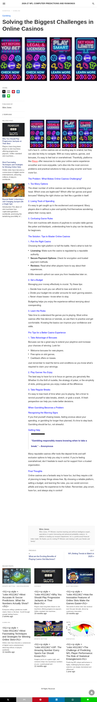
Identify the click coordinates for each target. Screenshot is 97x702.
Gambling (16, 10)
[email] (24, 699)
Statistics (70, 639)
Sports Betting (8, 586)
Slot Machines (72, 586)
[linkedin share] (18, 91)
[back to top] (92, 693)
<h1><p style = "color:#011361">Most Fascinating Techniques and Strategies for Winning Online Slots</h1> (16, 634)
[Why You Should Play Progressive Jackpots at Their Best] (13, 129)
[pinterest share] (13, 91)
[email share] (8, 91)
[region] (61, 103)
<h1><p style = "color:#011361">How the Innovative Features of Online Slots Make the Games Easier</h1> (79, 597)
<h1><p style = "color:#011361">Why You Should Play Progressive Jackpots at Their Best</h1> (48, 597)
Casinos (37, 586)
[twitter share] (3, 91)
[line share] (8, 95)
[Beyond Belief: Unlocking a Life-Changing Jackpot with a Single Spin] (13, 190)
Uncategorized (23, 586)
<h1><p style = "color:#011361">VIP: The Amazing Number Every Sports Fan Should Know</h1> (47, 650)
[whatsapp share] (3, 95)
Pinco (35, 161)
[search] (93, 3)
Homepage (6, 10)
